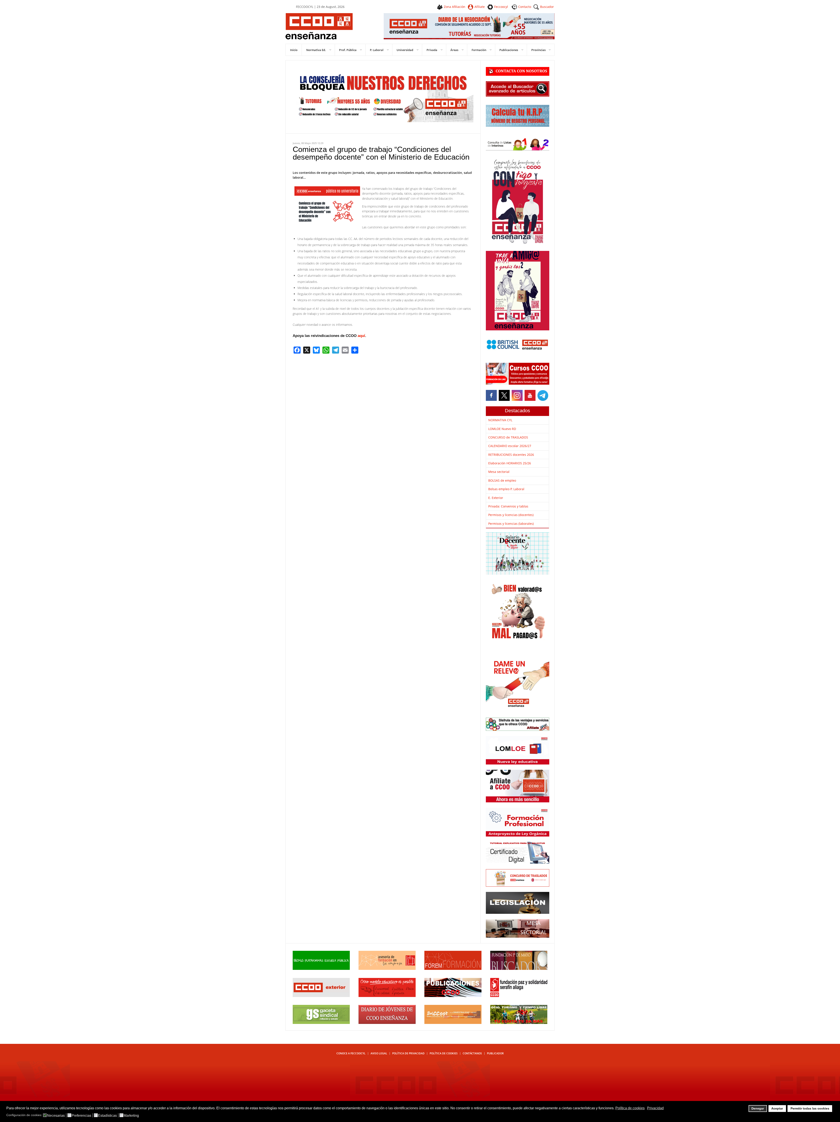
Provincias (538, 50)
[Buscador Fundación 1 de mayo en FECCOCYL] (518, 969)
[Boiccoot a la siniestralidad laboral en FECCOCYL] (452, 1023)
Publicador (495, 1053)
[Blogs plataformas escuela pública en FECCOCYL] (321, 969)
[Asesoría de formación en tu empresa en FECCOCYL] (387, 969)
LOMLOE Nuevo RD (502, 429)
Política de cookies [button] (630, 1108)
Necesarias (56, 1115)
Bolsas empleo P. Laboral (506, 489)
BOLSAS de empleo (502, 480)
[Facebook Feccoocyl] (492, 395)
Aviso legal (379, 1053)
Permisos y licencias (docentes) (511, 515)
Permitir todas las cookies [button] (810, 1108)
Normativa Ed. (316, 50)
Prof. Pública (348, 50)
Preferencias (81, 1115)
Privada (432, 50)
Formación (479, 50)
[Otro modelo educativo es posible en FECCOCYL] (387, 996)
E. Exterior (495, 498)
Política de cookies (444, 1053)
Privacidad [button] (655, 1108)
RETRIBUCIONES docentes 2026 (511, 455)
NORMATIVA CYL (500, 420)
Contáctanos (472, 1053)
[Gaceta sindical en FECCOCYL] (321, 1023)
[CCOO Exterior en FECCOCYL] (321, 996)
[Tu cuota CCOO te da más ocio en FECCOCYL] (518, 1023)
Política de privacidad (408, 1053)
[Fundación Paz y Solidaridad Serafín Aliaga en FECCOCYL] (518, 996)
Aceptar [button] (777, 1108)
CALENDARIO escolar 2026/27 (509, 446)
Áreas (454, 50)
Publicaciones (508, 50)
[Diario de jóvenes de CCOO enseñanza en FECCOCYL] (387, 1023)
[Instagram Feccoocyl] (517, 395)
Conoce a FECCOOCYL (351, 1053)
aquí (361, 336)
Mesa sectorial (498, 472)
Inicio (294, 50)
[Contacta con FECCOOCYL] (517, 74)
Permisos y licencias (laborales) (511, 523)
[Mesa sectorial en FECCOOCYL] (517, 936)
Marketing (131, 1115)
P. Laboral (376, 50)
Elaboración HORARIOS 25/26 (509, 463)
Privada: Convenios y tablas (508, 506)
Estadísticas (107, 1115)
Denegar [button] (757, 1108)
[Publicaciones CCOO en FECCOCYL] (452, 996)
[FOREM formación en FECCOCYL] (452, 969)
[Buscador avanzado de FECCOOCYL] (517, 95)
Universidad (405, 50)
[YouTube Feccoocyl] (529, 395)
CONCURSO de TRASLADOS (508, 437)
